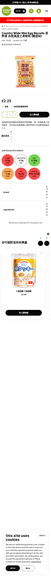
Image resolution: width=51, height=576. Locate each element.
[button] (20, 10)
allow (12, 568)
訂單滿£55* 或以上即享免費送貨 (25, 2)
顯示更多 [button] (5, 135)
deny (28, 568)
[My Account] (38, 11)
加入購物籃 (34, 114)
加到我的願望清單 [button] (21, 106)
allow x (42, 535)
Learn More (36, 561)
